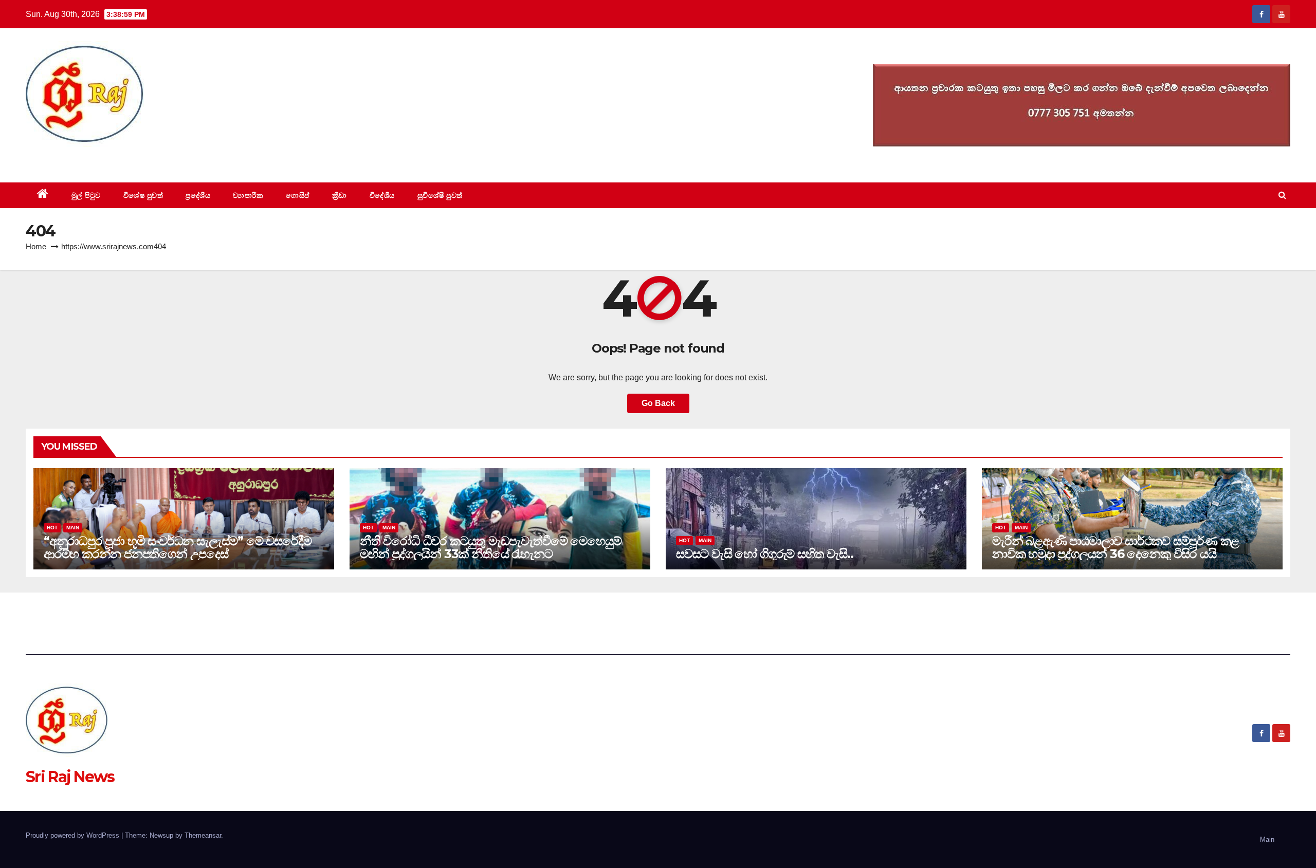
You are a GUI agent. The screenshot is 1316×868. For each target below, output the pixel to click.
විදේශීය (382, 195)
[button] (1282, 195)
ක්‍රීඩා (339, 195)
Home (36, 246)
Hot (52, 527)
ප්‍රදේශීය (198, 195)
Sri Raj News (70, 159)
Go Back (658, 403)
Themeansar (203, 835)
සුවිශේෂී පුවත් (440, 195)
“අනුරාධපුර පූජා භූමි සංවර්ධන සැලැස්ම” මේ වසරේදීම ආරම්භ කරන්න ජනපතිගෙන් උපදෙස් (177, 547)
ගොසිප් (297, 195)
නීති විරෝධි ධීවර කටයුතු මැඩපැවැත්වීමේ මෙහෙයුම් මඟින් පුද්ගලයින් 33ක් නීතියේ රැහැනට (490, 547)
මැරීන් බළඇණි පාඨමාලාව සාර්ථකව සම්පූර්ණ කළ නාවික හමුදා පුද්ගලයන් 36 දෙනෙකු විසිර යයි (1115, 547)
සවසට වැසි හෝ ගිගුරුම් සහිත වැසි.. (764, 553)
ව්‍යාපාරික (248, 195)
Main (72, 527)
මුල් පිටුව (86, 195)
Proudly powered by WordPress (73, 835)
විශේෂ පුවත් (143, 195)
